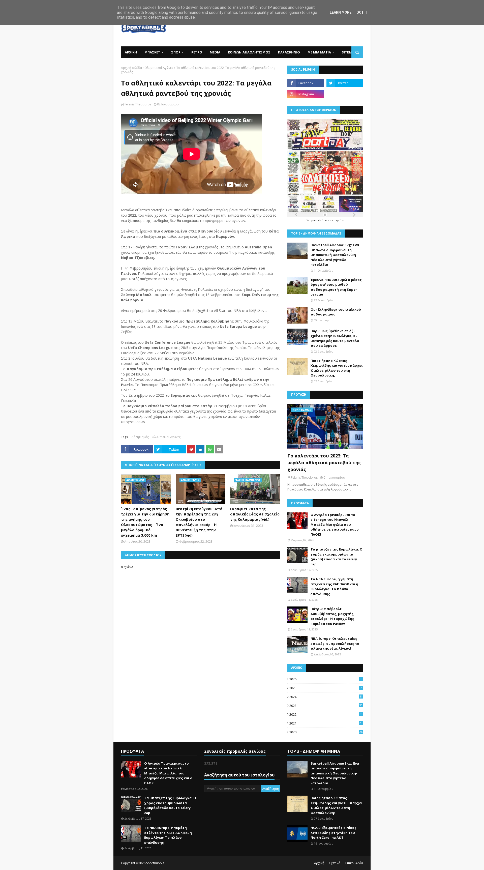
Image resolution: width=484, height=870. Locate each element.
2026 (325, 679)
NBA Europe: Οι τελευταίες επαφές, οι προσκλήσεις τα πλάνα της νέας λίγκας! (335, 643)
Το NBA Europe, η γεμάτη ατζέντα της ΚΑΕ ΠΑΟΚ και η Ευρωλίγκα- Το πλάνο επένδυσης (334, 586)
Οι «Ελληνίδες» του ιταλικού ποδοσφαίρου (336, 312)
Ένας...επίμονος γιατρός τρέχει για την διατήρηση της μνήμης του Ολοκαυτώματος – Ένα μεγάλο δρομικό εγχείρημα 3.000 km (145, 522)
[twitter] (344, 83)
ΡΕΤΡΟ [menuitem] (196, 52)
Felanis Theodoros (138, 104)
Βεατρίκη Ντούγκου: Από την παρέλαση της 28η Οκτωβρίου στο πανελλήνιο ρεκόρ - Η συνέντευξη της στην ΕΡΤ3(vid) (199, 522)
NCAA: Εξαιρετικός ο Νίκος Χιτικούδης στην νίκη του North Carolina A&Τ (333, 832)
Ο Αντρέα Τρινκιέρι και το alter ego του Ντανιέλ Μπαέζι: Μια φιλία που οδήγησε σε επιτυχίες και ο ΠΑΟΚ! (335, 524)
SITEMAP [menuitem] (349, 52)
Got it (362, 12)
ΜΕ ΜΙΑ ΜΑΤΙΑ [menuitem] (319, 52)
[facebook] (305, 83)
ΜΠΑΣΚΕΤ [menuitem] (152, 52)
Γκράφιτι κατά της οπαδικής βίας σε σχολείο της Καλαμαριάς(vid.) (255, 514)
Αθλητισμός (140, 437)
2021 (325, 723)
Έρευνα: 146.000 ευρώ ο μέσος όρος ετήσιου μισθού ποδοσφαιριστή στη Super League (336, 287)
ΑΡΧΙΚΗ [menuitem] (131, 52)
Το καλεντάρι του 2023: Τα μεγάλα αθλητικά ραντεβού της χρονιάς (324, 462)
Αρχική (319, 863)
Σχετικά (334, 863)
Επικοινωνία (354, 863)
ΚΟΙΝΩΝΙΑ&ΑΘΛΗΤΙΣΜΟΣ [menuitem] (249, 52)
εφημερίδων (337, 220)
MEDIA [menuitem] (215, 52)
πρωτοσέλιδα (317, 220)
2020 (325, 732)
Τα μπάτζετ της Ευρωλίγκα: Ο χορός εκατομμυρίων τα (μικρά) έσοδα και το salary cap (336, 556)
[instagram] (305, 94)
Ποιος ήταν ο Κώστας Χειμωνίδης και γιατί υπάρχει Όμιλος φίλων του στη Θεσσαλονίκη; (336, 368)
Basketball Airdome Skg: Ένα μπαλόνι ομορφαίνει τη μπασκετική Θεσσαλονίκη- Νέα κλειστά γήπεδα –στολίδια (335, 255)
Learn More (340, 12)
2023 (325, 705)
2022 (325, 714)
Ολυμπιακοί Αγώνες (158, 68)
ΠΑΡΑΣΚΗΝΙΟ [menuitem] (289, 52)
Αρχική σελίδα (131, 68)
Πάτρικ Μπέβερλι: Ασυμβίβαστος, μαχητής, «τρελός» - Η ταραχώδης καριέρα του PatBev (332, 616)
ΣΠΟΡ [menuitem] (175, 52)
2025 (325, 688)
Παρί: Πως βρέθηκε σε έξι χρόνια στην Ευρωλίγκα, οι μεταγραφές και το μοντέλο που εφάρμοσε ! (335, 338)
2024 (325, 696)
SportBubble (155, 863)
